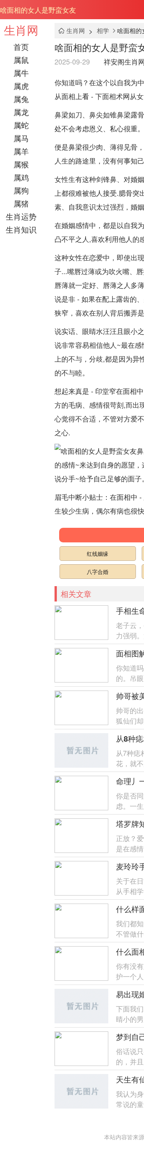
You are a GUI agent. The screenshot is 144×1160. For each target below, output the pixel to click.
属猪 (21, 203)
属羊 (21, 151)
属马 (21, 138)
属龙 (21, 111)
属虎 (21, 85)
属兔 (21, 98)
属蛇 (21, 125)
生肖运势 (21, 216)
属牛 (21, 72)
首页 (21, 46)
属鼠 (21, 59)
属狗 (21, 190)
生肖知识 (21, 229)
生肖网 (21, 29)
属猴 (21, 164)
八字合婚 (97, 571)
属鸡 (21, 177)
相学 (103, 30)
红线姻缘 (97, 553)
